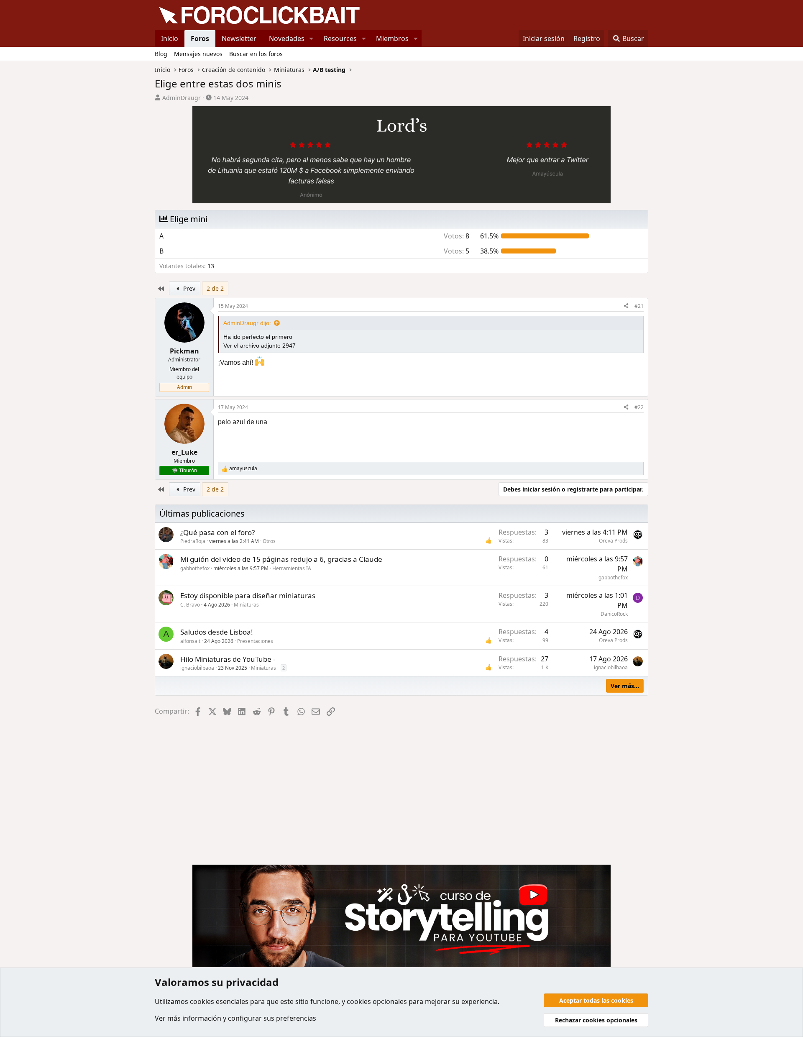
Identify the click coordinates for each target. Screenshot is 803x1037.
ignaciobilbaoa (197, 667)
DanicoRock (614, 613)
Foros (200, 38)
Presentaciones (255, 641)
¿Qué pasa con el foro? (217, 532)
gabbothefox (195, 568)
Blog (161, 54)
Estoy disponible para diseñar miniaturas (247, 595)
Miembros (392, 38)
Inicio (169, 38)
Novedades (286, 38)
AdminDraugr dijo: (247, 323)
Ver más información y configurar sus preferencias (235, 1018)
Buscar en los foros (256, 54)
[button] (311, 38)
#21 (639, 306)
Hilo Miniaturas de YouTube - (227, 659)
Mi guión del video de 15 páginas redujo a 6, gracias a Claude (281, 559)
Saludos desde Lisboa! (216, 632)
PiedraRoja (192, 541)
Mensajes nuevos (198, 54)
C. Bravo (190, 604)
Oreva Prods (613, 540)
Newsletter (239, 38)
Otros (269, 541)
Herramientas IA (291, 568)
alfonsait (190, 641)
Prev (188, 288)
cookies (202, 1001)
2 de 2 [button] (215, 288)
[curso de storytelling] (401, 152)
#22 (639, 407)
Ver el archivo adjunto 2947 (259, 345)
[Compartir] (626, 306)
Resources (340, 38)
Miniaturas (246, 604)
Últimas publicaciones (202, 513)
